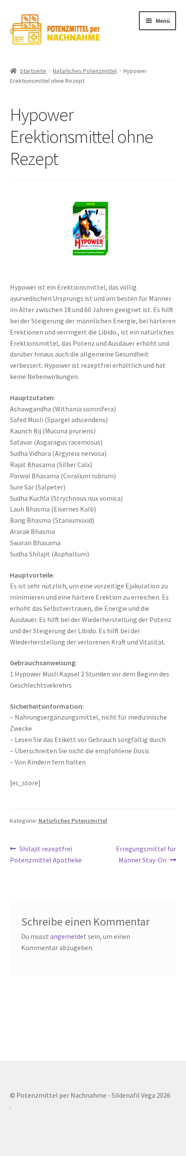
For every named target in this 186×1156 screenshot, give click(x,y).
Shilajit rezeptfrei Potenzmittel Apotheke (46, 854)
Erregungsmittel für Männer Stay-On (145, 854)
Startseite (33, 71)
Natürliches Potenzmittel (85, 71)
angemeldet (68, 936)
